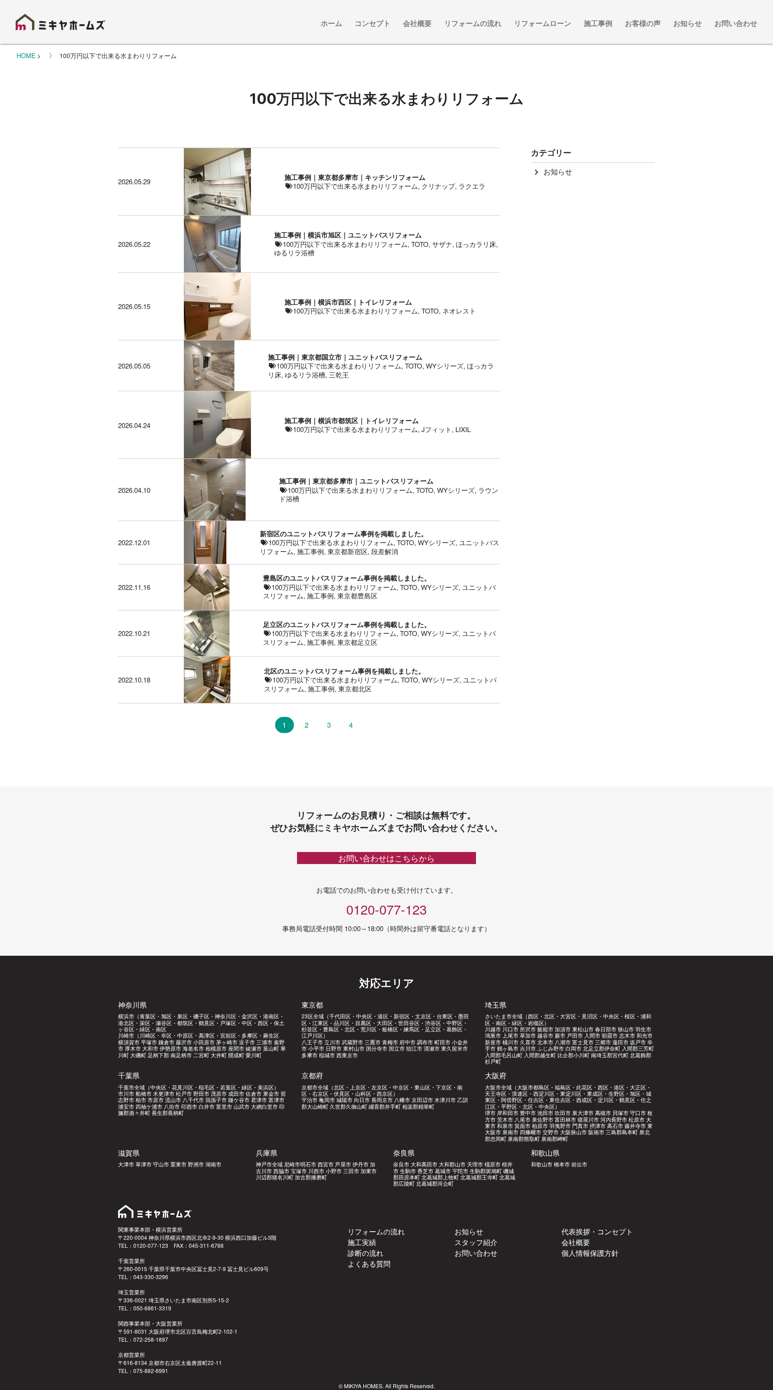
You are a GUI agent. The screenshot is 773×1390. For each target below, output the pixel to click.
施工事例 (598, 23)
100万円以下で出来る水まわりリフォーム (355, 186)
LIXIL (463, 429)
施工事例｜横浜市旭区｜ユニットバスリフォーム (348, 235)
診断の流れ (365, 1253)
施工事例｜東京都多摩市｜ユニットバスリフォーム (356, 481)
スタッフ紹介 (475, 1242)
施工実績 (362, 1242)
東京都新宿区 (347, 551)
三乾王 (339, 374)
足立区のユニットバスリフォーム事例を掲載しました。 (347, 624)
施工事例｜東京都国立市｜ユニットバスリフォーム (345, 357)
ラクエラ (472, 186)
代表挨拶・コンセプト (597, 1231)
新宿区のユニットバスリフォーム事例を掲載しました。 (344, 534)
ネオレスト (459, 310)
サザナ (442, 244)
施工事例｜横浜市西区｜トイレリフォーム (348, 302)
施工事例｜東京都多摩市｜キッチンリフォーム (355, 177)
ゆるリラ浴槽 (294, 252)
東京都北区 (355, 688)
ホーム (331, 23)
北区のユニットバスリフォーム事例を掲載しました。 (344, 671)
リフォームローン (542, 23)
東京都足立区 (357, 642)
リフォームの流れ (472, 23)
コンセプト (373, 23)
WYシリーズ (444, 365)
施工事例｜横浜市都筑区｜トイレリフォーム (352, 420)
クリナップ (438, 186)
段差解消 (384, 551)
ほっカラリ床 (476, 244)
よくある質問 (369, 1264)
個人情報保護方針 (590, 1253)
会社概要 (417, 23)
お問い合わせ (735, 23)
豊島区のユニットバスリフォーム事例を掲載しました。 (347, 578)
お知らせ (687, 23)
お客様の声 (643, 23)
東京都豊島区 (357, 595)
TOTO (420, 244)
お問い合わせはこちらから (386, 858)
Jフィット (436, 429)
